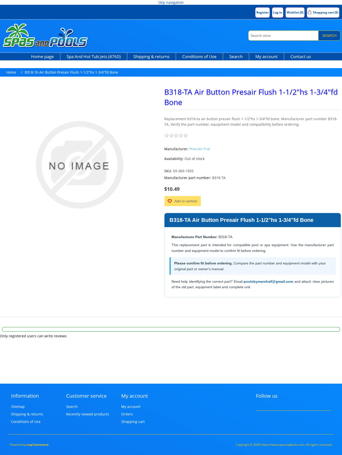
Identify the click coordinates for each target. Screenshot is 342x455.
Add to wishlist (186, 201)
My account (266, 56)
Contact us (300, 56)
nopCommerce (38, 444)
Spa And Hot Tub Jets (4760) (94, 56)
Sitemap (18, 406)
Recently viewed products (87, 414)
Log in (277, 12)
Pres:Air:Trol (200, 148)
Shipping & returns (151, 56)
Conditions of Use (199, 56)
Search (329, 36)
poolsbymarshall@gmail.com (268, 281)
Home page (42, 56)
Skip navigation (171, 2)
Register (262, 12)
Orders (127, 414)
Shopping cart (133, 421)
